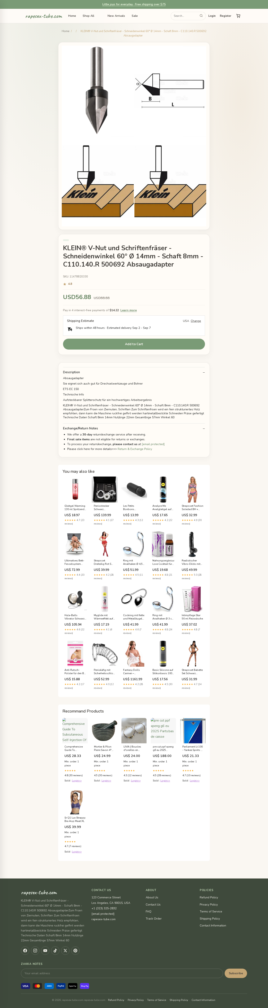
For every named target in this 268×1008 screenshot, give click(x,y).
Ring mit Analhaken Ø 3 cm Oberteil (163, 617)
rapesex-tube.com (43, 16)
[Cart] (238, 16)
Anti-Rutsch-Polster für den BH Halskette (75, 671)
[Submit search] (201, 16)
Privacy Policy (209, 905)
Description (71, 372)
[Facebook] (25, 950)
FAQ (148, 911)
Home (72, 16)
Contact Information (213, 926)
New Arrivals (116, 16)
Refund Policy (209, 897)
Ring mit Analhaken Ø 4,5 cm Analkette (133, 562)
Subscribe (236, 973)
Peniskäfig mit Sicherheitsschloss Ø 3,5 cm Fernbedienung (105, 671)
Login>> (77, 780)
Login (212, 16)
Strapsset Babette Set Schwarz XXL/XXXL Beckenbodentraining (193, 671)
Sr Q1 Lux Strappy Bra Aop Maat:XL (74, 819)
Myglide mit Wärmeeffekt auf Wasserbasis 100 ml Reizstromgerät (105, 617)
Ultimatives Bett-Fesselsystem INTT (74, 562)
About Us (152, 897)
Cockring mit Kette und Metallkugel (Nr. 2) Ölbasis (133, 617)
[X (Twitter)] (65, 950)
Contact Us (153, 905)
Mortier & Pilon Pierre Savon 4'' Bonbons (103, 748)
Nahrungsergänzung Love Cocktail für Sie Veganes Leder (163, 562)
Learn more (128, 310)
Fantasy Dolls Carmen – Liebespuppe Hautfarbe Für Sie (133, 671)
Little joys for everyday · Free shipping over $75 (134, 4)
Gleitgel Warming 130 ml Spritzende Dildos (75, 507)
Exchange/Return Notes (80, 428)
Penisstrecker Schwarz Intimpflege (101, 507)
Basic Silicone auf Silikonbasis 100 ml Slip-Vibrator (162, 671)
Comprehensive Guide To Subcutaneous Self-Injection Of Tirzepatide (73, 748)
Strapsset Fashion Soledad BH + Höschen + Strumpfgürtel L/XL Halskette (192, 507)
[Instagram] (35, 950)
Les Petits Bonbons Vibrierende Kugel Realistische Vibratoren (133, 507)
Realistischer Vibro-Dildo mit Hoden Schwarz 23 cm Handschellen (191, 562)
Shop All (88, 16)
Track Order (154, 919)
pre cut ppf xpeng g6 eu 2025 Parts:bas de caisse (163, 748)
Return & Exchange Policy (135, 449)
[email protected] (153, 444)
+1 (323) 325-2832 (104, 908)
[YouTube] (45, 950)
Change (196, 321)
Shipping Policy (210, 919)
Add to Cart (134, 344)
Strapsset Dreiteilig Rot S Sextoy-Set (102, 562)
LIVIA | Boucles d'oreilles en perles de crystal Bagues (133, 748)
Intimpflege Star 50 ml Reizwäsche (192, 617)
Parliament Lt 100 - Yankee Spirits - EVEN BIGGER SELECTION (192, 748)
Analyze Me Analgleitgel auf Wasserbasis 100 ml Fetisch (162, 507)
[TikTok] (55, 950)
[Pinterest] (75, 950)
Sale (135, 16)
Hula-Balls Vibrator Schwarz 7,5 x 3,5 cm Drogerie (74, 617)
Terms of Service (211, 911)
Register (225, 16)
